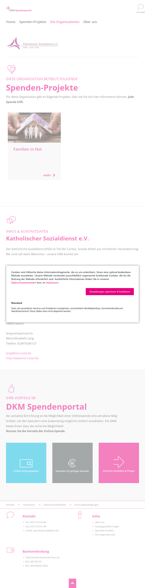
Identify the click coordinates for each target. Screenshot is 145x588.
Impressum (52, 282)
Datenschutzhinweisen (23, 282)
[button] (110, 291)
